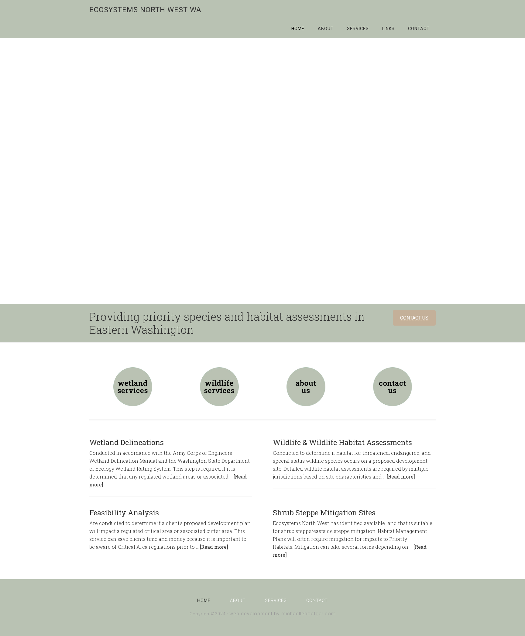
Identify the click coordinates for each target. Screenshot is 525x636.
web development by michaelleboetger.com (282, 614)
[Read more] (401, 476)
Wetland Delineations (126, 442)
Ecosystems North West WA (145, 9)
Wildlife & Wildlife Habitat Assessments (342, 442)
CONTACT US (414, 318)
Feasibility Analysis (124, 512)
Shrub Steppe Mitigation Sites (324, 512)
